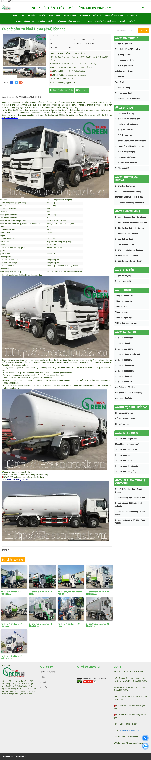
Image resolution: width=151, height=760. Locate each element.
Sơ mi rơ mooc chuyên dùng (126, 438)
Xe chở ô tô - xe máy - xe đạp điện (129, 250)
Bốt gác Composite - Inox (125, 418)
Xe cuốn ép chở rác (123, 55)
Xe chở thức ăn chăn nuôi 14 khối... (40, 593)
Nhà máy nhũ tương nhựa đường (128, 191)
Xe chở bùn (119, 77)
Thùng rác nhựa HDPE (124, 296)
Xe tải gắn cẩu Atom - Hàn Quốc (128, 354)
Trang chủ (19, 15)
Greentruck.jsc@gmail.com (130, 730)
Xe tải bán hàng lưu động (125, 152)
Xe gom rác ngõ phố (123, 281)
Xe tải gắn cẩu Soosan (124, 338)
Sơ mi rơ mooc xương (124, 460)
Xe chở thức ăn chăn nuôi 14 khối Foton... (40, 625)
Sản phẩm (43, 682)
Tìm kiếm (143, 30)
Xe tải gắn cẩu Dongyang (125, 365)
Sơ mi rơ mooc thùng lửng (125, 471)
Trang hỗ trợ (83, 90)
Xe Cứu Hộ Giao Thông (124, 239)
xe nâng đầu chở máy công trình (128, 255)
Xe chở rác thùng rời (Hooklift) (127, 49)
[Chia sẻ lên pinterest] (21, 82)
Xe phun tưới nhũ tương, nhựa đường (129, 202)
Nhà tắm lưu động (122, 424)
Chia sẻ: (6, 82)
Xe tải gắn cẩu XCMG (123, 376)
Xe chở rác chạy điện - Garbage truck (130, 498)
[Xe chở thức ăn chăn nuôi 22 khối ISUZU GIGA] (99, 576)
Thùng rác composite (123, 301)
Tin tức (42, 677)
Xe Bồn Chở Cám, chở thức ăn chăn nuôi (131, 222)
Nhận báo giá (57, 90)
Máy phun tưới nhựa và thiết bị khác (129, 197)
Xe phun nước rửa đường (125, 60)
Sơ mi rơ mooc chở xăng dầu (126, 466)
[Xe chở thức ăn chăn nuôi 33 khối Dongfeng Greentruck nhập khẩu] (71, 608)
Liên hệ (70, 90)
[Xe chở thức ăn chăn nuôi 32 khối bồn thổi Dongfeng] (99, 608)
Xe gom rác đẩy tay (123, 276)
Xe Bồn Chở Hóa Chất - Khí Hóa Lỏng (129, 228)
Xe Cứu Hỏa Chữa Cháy (124, 244)
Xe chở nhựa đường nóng (125, 186)
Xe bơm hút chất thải (123, 44)
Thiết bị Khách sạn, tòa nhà (126, 323)
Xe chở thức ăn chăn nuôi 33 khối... (69, 625)
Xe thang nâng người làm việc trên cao (130, 217)
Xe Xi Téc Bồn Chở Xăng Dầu (126, 233)
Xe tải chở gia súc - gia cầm (126, 124)
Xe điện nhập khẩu (122, 168)
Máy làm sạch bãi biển (124, 71)
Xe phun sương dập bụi (124, 93)
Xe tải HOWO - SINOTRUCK (126, 157)
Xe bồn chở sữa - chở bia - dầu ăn (128, 261)
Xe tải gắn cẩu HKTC (123, 382)
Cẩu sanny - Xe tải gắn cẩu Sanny (128, 393)
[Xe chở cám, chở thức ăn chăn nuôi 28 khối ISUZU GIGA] (71, 576)
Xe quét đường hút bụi (124, 66)
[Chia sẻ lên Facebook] (11, 82)
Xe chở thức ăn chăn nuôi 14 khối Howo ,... (12, 657)
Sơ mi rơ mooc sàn (122, 455)
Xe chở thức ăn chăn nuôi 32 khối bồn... (97, 625)
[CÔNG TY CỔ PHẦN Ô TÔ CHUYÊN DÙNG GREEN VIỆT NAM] (6, 8)
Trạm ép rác (120, 82)
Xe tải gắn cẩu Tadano (124, 349)
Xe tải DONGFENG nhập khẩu (126, 163)
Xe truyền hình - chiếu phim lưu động (130, 146)
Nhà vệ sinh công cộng (124, 413)
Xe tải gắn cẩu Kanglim (124, 371)
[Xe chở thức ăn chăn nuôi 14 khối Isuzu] (14, 608)
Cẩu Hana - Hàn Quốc (123, 398)
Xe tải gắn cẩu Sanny (123, 360)
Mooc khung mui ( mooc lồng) (127, 444)
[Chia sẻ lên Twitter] (16, 82)
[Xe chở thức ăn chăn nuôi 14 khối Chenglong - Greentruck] (42, 576)
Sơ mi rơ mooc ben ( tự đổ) (126, 449)
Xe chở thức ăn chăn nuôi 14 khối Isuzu (12, 625)
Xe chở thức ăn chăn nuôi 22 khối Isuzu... (12, 593)
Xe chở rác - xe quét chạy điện (127, 99)
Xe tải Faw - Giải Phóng (124, 113)
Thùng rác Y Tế (121, 307)
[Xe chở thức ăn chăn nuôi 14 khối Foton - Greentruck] (42, 608)
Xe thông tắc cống (122, 88)
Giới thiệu (43, 687)
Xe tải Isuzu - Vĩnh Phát (124, 130)
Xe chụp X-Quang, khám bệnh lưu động (130, 141)
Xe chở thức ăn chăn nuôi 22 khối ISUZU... (97, 593)
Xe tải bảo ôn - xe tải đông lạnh (127, 119)
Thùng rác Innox (121, 312)
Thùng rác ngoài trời (123, 318)
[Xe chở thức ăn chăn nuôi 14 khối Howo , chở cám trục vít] (14, 641)
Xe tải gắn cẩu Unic (123, 343)
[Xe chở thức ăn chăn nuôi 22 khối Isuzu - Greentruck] (14, 576)
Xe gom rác (84, 15)
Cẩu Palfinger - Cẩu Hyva (125, 387)
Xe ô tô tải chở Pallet (123, 135)
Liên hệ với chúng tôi (47, 672)
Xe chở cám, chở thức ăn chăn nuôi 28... (70, 593)
